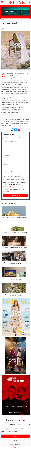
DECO (3, 19)
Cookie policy (14, 447)
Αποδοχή (15, 436)
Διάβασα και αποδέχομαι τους (14, 190)
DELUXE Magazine (9, 29)
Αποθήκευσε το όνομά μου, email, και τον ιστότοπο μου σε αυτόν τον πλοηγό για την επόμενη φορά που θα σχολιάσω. (14, 174)
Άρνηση (15, 440)
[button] (29, 424)
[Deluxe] (15, 4)
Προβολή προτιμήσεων (15, 444)
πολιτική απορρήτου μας (10, 186)
